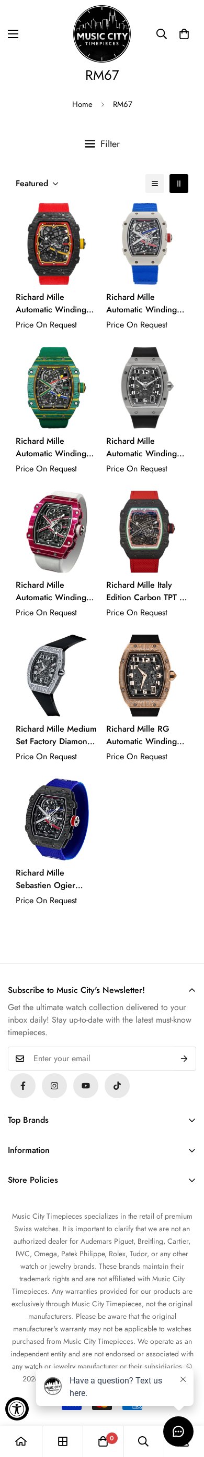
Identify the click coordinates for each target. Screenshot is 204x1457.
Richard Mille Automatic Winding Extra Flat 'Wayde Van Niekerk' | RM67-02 (55, 447)
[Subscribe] (184, 1059)
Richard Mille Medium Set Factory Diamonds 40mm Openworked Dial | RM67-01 (56, 735)
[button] (184, 34)
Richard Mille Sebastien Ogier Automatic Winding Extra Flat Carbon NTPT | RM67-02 (51, 879)
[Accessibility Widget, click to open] (17, 1408)
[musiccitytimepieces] (23, 1085)
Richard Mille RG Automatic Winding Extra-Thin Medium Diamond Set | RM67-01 (145, 735)
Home (82, 104)
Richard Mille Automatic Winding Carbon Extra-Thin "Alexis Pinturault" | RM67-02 (142, 303)
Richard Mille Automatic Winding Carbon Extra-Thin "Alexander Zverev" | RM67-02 (55, 303)
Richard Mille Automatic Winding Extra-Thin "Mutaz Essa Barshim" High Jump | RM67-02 (52, 591)
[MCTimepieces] (85, 1085)
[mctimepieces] (102, 34)
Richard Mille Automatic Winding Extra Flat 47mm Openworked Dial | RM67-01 (141, 447)
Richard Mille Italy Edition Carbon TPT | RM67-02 (144, 591)
